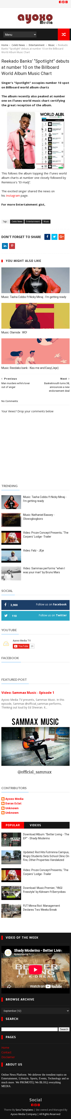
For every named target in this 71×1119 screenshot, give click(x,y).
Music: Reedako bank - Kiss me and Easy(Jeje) (30, 367)
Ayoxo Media (14, 799)
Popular (13, 825)
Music (51, 45)
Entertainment (36, 45)
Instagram (13, 195)
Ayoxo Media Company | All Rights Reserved (35, 1114)
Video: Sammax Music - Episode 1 (27, 692)
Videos (35, 825)
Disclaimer (8, 1057)
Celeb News (18, 45)
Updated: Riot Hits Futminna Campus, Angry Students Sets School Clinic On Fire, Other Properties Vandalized (46, 856)
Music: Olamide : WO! (14, 332)
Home (4, 45)
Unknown (12, 808)
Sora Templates (24, 1109)
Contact (6, 1052)
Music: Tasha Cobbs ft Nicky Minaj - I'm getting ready (33, 297)
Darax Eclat (13, 803)
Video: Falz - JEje (33, 550)
